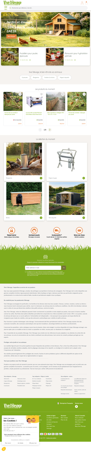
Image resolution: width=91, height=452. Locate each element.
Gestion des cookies (51, 438)
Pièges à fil (48, 385)
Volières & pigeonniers (79, 393)
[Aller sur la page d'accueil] (12, 3)
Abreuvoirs (6, 378)
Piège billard (35, 383)
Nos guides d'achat (80, 420)
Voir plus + (8, 278)
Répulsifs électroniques (66, 389)
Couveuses (6, 385)
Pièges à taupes (36, 388)
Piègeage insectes (36, 385)
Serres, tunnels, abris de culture (80, 390)
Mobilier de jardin (36, 381)
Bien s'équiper (11, 36)
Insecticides (49, 378)
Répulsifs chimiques (79, 386)
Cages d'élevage (8, 381)
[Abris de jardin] (67, 201)
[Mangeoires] (24, 162)
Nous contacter (79, 417)
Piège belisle (49, 381)
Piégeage (48, 383)
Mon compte (64, 417)
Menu (6, 9)
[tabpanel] (45, 29)
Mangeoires (7, 383)
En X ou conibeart (36, 378)
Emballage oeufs (21, 381)
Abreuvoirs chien (21, 378)
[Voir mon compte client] (82, 2)
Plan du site (64, 420)
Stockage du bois (65, 393)
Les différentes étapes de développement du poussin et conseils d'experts (80, 381)
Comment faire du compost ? (65, 379)
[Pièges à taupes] (67, 162)
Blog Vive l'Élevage (80, 426)
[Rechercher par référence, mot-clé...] (10, 8)
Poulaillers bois (21, 385)
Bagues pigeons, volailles (23, 383)
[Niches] (24, 201)
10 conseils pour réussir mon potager (66, 386)
